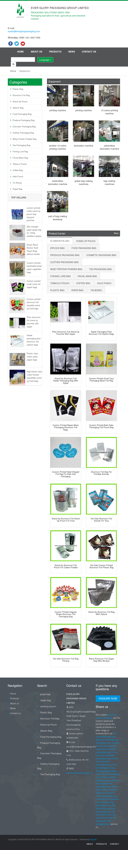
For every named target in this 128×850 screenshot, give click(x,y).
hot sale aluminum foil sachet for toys (101, 519)
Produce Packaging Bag (23, 120)
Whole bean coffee (107, 788)
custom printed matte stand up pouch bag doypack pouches (33, 214)
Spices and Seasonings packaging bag (107, 741)
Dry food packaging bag (106, 735)
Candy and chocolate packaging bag (107, 761)
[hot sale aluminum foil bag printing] (65, 639)
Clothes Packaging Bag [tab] (64, 262)
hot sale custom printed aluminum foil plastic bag (101, 566)
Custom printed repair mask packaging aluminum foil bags (66, 427)
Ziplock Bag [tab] (57, 248)
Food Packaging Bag (22, 113)
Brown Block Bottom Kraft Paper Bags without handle (33, 249)
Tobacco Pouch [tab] (59, 283)
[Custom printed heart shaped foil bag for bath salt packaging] (65, 452)
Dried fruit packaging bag (106, 766)
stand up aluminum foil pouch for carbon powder (66, 566)
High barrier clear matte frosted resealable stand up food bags (34, 376)
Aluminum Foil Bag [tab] (59, 240)
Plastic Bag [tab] (57, 290)
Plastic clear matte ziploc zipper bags (32, 356)
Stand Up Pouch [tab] (85, 241)
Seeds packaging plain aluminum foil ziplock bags (34, 340)
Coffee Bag (18, 170)
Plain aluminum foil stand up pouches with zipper (34, 322)
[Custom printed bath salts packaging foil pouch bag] (101, 405)
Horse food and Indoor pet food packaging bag (106, 820)
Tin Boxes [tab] (96, 290)
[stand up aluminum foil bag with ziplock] (101, 592)
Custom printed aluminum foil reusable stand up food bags (33, 304)
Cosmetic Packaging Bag (24, 126)
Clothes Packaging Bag (23, 132)
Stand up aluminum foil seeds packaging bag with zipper (65, 380)
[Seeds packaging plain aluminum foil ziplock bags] (101, 312)
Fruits (114, 752)
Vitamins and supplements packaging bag (108, 783)
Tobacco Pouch (20, 163)
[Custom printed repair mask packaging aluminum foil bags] (65, 405)
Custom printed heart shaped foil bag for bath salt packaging (65, 474)
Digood (93, 839)
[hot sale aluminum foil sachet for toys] (101, 499)
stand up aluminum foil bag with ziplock (101, 613)
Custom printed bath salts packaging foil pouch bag (101, 426)
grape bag (44, 694)
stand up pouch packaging (106, 716)
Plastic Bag (18, 88)
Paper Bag (17, 188)
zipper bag (45, 700)
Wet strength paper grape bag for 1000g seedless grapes (34, 231)
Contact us (89, 51)
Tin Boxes (17, 182)
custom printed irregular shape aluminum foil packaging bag (66, 614)
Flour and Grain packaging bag (106, 750)
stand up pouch (47, 706)
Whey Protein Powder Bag (24, 138)
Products (55, 51)
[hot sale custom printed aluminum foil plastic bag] (101, 545)
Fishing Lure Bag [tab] (60, 276)
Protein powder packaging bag (106, 778)
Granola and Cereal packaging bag (107, 746)
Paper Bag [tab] (77, 290)
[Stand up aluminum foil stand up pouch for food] (65, 499)
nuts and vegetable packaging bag (105, 757)
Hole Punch (18, 176)
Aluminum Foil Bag (21, 95)
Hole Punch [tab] (104, 283)
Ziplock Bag (18, 107)
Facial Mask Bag (20, 157)
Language (44, 59)
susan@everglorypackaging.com (24, 31)
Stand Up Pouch (20, 101)
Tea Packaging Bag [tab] (100, 269)
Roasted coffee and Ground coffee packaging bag (106, 792)
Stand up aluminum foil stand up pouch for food (66, 519)
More (116, 233)
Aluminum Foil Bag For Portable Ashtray (101, 472)
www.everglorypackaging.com (79, 772)
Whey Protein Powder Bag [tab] (66, 269)
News (71, 51)
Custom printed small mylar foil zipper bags (33, 284)
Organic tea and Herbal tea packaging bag (107, 802)
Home (20, 51)
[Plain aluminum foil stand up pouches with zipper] (65, 312)
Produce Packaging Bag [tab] (64, 255)
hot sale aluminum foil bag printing (66, 659)
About (89, 844)
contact (114, 844)
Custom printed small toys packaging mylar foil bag (101, 379)
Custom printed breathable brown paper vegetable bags (34, 267)
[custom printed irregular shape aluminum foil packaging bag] (65, 592)
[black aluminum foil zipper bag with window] (101, 639)
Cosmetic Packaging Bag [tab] (101, 255)
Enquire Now (108, 698)
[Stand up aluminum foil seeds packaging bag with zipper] (65, 359)
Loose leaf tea (103, 798)
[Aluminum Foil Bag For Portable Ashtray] (101, 452)
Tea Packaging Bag (21, 145)
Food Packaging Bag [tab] (83, 248)
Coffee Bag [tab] (83, 283)
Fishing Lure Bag (20, 151)
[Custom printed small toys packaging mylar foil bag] (101, 359)
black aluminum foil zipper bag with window (101, 659)
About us (36, 51)
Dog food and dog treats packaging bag (106, 808)
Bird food (105, 814)
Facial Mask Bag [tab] (87, 276)
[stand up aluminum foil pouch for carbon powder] (65, 545)
